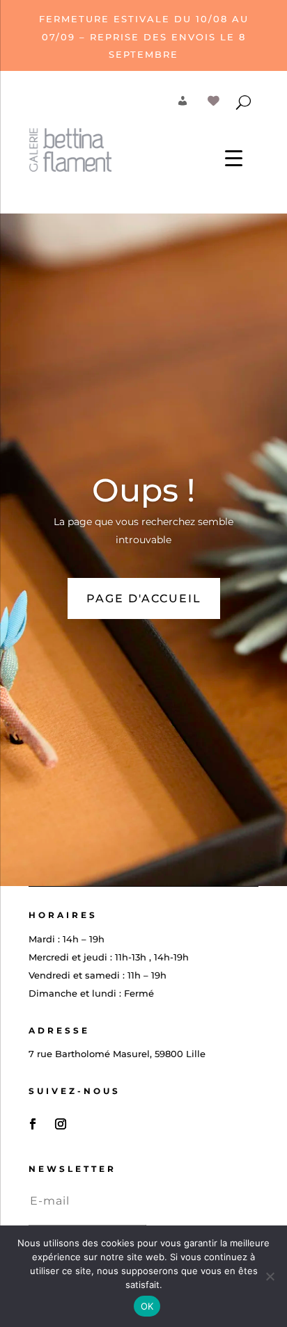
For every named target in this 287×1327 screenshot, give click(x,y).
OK (147, 1306)
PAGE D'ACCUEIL (143, 598)
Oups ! (143, 490)
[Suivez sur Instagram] (60, 1124)
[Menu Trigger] (234, 157)
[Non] (270, 1276)
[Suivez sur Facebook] (33, 1124)
